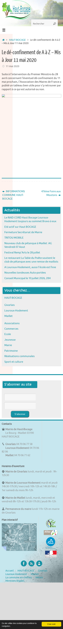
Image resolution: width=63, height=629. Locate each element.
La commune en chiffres (18, 577)
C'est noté (51, 624)
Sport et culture (13, 362)
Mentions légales (14, 580)
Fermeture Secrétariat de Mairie (23, 232)
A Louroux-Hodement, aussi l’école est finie (30, 267)
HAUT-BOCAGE (17, 39)
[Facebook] (24, 563)
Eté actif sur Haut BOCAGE (20, 227)
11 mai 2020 (12, 66)
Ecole (7, 334)
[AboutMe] (39, 563)
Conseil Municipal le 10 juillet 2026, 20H (27, 278)
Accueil (9, 570)
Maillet (8, 316)
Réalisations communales (19, 356)
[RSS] (31, 563)
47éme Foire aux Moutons (51, 193)
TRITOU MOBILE (14, 237)
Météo (39, 577)
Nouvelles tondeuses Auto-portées (25, 272)
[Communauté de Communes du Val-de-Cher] (51, 528)
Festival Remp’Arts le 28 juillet (22, 252)
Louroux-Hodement (16, 310)
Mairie (8, 345)
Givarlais (9, 305)
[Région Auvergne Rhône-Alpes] (51, 548)
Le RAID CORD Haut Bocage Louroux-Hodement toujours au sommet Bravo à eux (30, 219)
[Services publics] (51, 557)
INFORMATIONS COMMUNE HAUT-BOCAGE (13, 195)
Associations (12, 323)
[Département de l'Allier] (51, 535)
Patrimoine (11, 351)
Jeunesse (10, 340)
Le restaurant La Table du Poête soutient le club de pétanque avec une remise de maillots (31, 259)
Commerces (11, 328)
